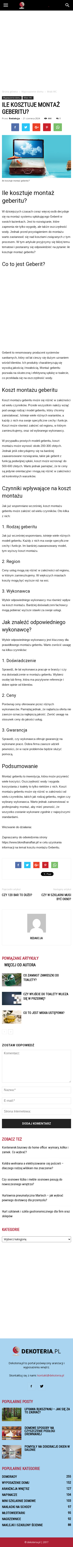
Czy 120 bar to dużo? (17, 895)
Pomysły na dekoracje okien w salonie (47, 1448)
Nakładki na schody (16, 1507)
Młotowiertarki (13, 1513)
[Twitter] (42, 1386)
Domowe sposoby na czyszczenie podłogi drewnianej (40, 1431)
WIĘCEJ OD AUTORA (20, 965)
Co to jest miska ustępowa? (43, 1013)
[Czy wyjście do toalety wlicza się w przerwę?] (11, 998)
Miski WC (28, 97)
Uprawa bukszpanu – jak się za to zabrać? (47, 1410)
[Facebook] (31, 1386)
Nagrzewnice (11, 1519)
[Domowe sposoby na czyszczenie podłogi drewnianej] (11, 1433)
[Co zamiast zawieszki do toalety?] (11, 980)
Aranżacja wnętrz (15, 1489)
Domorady (9, 1477)
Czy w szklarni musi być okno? (56, 897)
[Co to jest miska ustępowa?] (11, 1017)
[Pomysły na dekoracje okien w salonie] (11, 1452)
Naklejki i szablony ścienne (22, 1525)
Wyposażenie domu (11, 97)
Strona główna (10, 91)
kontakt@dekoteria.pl (50, 1375)
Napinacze (9, 1495)
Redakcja (14, 118)
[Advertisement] (36, 49)
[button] (67, 5)
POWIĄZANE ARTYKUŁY (20, 958)
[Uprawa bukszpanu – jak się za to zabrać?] (11, 1414)
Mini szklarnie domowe (19, 1501)
